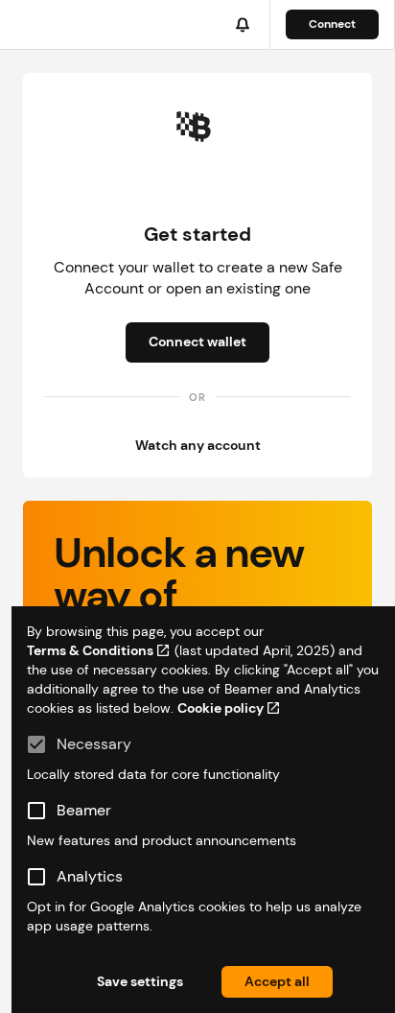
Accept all (277, 981)
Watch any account (198, 445)
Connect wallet (197, 341)
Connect (332, 24)
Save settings (140, 981)
